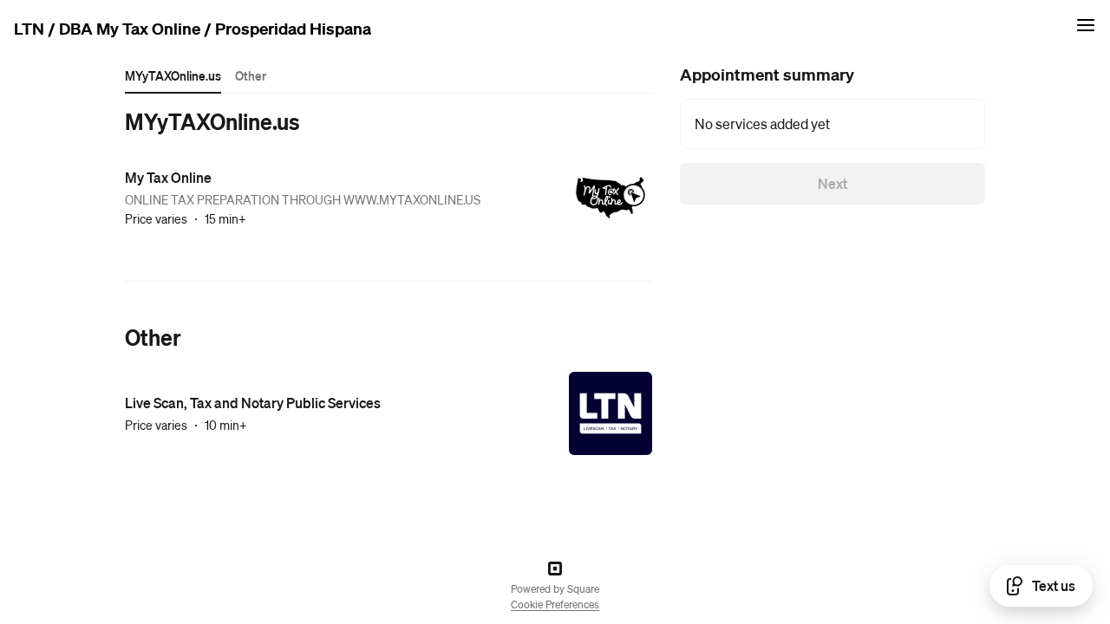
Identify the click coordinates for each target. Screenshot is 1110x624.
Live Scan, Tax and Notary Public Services (253, 402)
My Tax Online (168, 177)
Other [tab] (250, 75)
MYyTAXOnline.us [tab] (173, 75)
